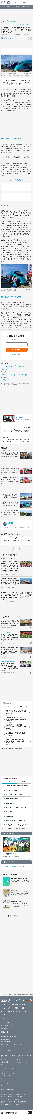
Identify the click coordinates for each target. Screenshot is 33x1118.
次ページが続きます (16, 180)
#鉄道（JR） (20, 374)
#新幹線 (20, 366)
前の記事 (22, 24)
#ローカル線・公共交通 (7, 366)
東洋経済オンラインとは (7, 1073)
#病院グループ (15, 866)
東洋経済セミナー (21, 1059)
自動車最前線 (10, 816)
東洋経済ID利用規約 (22, 1102)
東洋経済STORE (5, 1041)
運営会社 (3, 1094)
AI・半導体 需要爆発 (9, 854)
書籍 (23, 1008)
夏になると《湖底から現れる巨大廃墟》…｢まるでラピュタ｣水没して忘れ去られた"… (16, 712)
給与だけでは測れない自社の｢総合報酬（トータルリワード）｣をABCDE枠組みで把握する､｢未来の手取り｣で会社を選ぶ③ (10, 667)
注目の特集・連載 (8, 833)
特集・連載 (15, 7)
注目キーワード (8, 862)
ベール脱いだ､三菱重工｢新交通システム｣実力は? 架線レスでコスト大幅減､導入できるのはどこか (10, 513)
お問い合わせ (16, 1104)
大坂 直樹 (3, 37)
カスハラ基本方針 (5, 1104)
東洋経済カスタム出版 (23, 1062)
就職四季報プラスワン (12, 799)
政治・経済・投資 (13, 1011)
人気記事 (6, 703)
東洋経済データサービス (7, 1059)
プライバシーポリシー (7, 1099)
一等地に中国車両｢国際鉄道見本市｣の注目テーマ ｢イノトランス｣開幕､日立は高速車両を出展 (17, 30)
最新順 (9, 7)
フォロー (12, 38)
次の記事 (28, 24)
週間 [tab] (23, 782)
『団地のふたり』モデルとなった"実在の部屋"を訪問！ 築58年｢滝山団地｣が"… (16, 719)
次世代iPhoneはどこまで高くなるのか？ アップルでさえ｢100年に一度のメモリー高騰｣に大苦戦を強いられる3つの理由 (9, 637)
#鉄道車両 (4, 374)
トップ (3, 7)
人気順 (23, 7)
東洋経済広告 (4, 1062)
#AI (12, 374)
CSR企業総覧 (10, 803)
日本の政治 (9, 812)
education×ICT (5, 1023)
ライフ (3, 1014)
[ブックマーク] (30, 38)
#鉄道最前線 (13, 21)
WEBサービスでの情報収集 (15, 1096)
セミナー (8, 1008)
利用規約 (3, 1086)
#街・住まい (6, 866)
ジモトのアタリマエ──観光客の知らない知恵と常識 (18, 820)
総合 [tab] (9, 707)
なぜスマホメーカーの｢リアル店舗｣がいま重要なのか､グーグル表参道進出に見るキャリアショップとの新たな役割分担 (10, 622)
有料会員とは (16, 354)
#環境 (2, 369)
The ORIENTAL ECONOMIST (9, 1036)
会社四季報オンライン (7, 1039)
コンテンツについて (6, 1075)
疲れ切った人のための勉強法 (19, 878)
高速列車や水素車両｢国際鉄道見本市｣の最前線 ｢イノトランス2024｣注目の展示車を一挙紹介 (9, 480)
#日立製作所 (4, 380)
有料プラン (4, 1078)
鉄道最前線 (19, 417)
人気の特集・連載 (9, 778)
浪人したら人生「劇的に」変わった (16, 807)
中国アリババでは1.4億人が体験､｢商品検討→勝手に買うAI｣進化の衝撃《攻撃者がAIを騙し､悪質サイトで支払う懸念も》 (9, 651)
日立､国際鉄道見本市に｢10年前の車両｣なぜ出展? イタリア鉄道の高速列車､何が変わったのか (10, 471)
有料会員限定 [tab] (23, 707)
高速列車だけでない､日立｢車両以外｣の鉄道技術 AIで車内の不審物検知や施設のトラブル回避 (10, 454)
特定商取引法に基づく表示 (8, 1102)
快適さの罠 (14, 890)
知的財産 (17, 1099)
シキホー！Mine (5, 1046)
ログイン (25, 2)
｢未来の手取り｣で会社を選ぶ (14, 790)
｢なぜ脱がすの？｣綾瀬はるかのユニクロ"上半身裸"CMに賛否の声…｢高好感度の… (16, 726)
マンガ (3, 1008)
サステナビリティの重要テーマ (14, 794)
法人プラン (4, 1080)
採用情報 (10, 1094)
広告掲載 (3, 1096)
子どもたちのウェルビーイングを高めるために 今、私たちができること (18, 825)
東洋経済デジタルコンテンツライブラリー (12, 1044)
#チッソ (22, 866)
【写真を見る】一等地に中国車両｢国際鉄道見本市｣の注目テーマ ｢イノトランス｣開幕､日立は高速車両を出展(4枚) (18, 82)
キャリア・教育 (23, 1011)
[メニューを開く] (31, 2)
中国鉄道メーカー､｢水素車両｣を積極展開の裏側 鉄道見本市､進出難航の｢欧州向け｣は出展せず (10, 504)
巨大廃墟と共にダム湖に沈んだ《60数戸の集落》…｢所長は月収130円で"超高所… (16, 734)
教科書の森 (4, 1064)
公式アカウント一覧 (20, 1094)
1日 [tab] (9, 782)
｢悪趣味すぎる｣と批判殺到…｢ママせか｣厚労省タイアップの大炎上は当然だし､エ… (15, 741)
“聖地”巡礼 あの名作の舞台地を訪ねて (17, 785)
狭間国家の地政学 (16, 902)
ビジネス (5, 21)
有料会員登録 (16, 349)
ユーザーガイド (5, 1083)
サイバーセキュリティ (7, 1025)
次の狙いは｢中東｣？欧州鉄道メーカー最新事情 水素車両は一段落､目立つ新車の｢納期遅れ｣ (10, 495)
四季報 (16, 1008)
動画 (27, 7)
